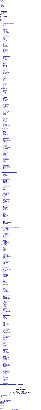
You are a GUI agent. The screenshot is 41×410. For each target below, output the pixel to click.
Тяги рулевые (4, 288)
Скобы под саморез (5, 258)
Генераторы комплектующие (6, 352)
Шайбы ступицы (4, 279)
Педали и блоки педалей (5, 151)
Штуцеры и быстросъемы (5, 265)
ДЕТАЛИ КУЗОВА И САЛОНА (4, 128)
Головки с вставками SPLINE (6, 201)
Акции (2, 3)
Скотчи (3, 86)
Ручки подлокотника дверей (5, 158)
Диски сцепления (4, 325)
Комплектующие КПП (5, 327)
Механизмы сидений (5, 141)
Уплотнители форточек (5, 168)
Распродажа (2, 6)
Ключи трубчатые (4, 209)
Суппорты (4, 316)
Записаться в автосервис (12, 384)
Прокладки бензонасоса (5, 68)
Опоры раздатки (4, 115)
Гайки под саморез (4, 248)
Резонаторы (4, 94)
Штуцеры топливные (5, 76)
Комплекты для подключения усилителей (7, 186)
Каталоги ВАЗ (1, 384)
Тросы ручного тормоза (5, 318)
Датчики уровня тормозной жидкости (6, 311)
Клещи (3, 206)
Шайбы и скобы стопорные (5, 262)
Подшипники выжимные (5, 333)
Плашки (3, 220)
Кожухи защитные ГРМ (5, 108)
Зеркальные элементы (5, 136)
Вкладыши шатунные (5, 100)
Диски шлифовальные (5, 202)
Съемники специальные (5, 223)
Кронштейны (4, 139)
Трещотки (4, 224)
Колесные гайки (4, 174)
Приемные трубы (4, 93)
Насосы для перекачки (5, 216)
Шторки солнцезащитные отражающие (7, 61)
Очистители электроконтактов (6, 32)
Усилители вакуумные (5, 319)
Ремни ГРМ (4, 120)
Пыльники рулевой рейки (5, 284)
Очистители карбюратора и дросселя (6, 27)
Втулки (3, 247)
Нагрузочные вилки (5, 189)
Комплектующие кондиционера (6, 229)
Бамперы (3, 130)
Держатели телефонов (5, 45)
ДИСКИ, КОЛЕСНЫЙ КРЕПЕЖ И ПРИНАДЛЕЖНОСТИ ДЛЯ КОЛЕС (9, 172)
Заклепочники (4, 203)
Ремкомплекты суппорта (5, 314)
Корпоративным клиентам (4, 11)
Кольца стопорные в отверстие (6, 251)
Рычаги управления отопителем (6, 235)
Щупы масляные (4, 127)
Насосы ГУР (4, 283)
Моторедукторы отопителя (5, 231)
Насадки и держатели (5, 83)
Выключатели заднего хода (5, 323)
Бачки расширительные (5, 290)
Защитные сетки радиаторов (5, 46)
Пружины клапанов (5, 119)
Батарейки (4, 44)
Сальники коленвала (5, 122)
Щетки (20, 384)
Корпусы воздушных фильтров (6, 67)
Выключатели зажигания (5, 347)
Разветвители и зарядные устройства (6, 56)
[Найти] (0, 19)
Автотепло (4, 43)
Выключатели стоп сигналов (6, 324)
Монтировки (4, 213)
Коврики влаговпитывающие (6, 48)
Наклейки (4, 52)
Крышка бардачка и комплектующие (6, 140)
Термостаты (4, 296)
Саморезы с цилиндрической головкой (7, 256)
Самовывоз (2, 2)
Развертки (4, 221)
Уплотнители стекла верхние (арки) (6, 167)
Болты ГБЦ (4, 98)
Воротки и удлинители (5, 198)
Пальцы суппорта (4, 313)
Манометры (4, 188)
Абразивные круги (4, 77)
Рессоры (3, 338)
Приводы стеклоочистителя (5, 302)
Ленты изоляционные (5, 361)
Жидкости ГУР (4, 306)
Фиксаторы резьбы (5, 37)
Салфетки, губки (4, 57)
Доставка (2, 8)
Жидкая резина (4, 79)
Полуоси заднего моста (5, 335)
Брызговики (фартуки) (5, 131)
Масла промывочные (5, 243)
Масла (15, 384)
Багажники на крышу (5, 181)
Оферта (2, 396)
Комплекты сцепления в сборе (6, 329)
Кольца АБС (4, 326)
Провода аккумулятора (5, 369)
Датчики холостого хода (5, 106)
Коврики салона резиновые (5, 50)
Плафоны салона (4, 366)
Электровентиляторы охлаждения (6, 298)
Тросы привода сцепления (5, 340)
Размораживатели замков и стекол (6, 36)
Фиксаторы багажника (5, 170)
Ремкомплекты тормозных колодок (6, 315)
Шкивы (3, 126)
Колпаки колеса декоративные (6, 175)
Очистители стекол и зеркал (5, 31)
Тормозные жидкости (5, 308)
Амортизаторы (4, 266)
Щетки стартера (4, 382)
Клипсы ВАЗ (4, 250)
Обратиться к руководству (4, 12)
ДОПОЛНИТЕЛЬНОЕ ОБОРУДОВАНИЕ (5, 179)
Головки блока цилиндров (5, 101)
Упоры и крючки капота (5, 169)
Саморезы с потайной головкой (6, 255)
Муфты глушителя (4, 92)
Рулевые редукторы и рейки (5, 285)
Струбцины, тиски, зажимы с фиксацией (7, 222)
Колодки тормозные (5, 312)
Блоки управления (4, 345)
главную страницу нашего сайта (23, 393)
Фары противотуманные (5, 379)
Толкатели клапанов (5, 123)
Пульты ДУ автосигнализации (6, 193)
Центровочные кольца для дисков (6, 177)
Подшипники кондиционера (5, 233)
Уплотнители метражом (5, 260)
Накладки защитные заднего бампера (6, 142)
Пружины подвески (5, 273)
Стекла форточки (4, 162)
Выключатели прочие (5, 351)
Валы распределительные (5, 99)
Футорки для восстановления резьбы (6, 261)
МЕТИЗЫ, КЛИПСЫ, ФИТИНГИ (4, 244)
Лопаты (3, 211)
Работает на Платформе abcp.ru (15, 409)
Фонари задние (4, 380)
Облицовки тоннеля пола (5, 148)
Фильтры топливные (5, 73)
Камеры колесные (4, 173)
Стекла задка (4, 160)
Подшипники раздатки (5, 334)
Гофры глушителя (4, 89)
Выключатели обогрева (5, 350)
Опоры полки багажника (5, 149)
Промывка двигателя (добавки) (6, 307)
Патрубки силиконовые (5, 293)
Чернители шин (4, 38)
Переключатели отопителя (5, 232)
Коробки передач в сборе (5, 330)
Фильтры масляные (5, 124)
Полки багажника (4, 153)
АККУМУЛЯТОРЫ (3, 39)
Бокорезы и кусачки (5, 197)
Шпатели (4, 87)
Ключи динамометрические (5, 207)
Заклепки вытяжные (5, 249)
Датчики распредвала (5, 105)
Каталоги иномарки (5, 384)
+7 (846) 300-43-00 (3, 16)
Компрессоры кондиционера (5, 230)
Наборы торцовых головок (5, 215)
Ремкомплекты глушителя (5, 95)
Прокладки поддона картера (5, 118)
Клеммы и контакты (5, 358)
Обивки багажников (5, 143)
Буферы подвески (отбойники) (6, 267)
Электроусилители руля (5, 289)
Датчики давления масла (5, 102)
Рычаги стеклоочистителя (5, 303)
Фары (3, 378)
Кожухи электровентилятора (6, 291)
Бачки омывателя (4, 299)
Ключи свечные (4, 208)
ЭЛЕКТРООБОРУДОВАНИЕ (4, 344)
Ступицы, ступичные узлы (5, 278)
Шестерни (4, 343)
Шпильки (4, 264)
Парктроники (4, 190)
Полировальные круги (5, 84)
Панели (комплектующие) (5, 150)
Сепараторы (4, 70)
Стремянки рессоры (5, 339)
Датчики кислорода (5, 90)
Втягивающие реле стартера (5, 346)
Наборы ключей (4, 214)
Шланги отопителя (5, 237)
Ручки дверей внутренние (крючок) (6, 156)
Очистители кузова (5, 29)
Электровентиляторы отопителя (6, 238)
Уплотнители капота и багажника (6, 166)
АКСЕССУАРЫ (3, 41)
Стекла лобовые (4, 161)
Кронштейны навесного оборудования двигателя (8, 111)
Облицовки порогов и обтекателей (6, 147)
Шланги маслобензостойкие (5, 75)
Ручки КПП (4, 157)
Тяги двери (4, 164)
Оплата (2, 1)
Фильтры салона (4, 236)
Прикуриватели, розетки (5, 368)
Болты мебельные (4, 245)
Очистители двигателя (5, 26)
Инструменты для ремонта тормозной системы (7, 205)
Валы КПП (4, 322)
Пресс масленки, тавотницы (5, 254)
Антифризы (4, 305)
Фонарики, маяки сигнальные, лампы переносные (8, 225)
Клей (3, 25)
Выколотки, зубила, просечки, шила (6, 199)
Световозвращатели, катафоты (6, 159)
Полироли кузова (4, 33)
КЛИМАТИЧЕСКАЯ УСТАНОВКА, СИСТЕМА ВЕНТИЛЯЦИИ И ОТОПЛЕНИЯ (10, 227)
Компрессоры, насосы (5, 187)
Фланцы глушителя (5, 96)
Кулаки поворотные (5, 270)
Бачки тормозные (4, 310)
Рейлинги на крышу (5, 194)
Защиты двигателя (4, 183)
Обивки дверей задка (5, 145)
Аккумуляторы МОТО (5, 40)
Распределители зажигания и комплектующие (7, 372)
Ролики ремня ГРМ (5, 121)
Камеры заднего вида (5, 184)
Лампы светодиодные (5, 241)
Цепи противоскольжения (5, 60)
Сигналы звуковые (4, 375)
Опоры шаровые (4, 271)
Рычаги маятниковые (5, 286)
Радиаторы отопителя (5, 234)
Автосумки (4, 42)
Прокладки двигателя (5, 117)
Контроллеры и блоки (5, 360)
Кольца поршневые (5, 109)
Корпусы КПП (4, 331)
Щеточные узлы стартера (5, 383)
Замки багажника (4, 133)
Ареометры (4, 196)
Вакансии (2, 5)
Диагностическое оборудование (6, 182)
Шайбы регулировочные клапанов (6, 125)
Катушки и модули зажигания (6, 357)
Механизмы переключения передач (6, 332)
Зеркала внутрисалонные (5, 134)
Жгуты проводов (4, 354)
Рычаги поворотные (5, 276)
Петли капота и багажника (5, 152)
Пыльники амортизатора (5, 274)
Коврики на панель (5, 49)
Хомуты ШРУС (4, 342)
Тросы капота (4, 163)
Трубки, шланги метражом (5, 259)
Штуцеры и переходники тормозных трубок (7, 320)
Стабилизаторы (4, 277)
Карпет (3, 47)
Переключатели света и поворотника (6, 364)
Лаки (3, 81)
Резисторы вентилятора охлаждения (6, 295)
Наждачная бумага (4, 82)
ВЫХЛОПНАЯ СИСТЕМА (4, 88)
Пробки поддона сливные (5, 116)
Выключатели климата (5, 348)
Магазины (2, 13)
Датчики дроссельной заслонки (6, 104)
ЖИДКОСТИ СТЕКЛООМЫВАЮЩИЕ (5, 195)
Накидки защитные (5, 51)
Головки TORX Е (4, 200)
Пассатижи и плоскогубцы (5, 218)
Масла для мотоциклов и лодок (6, 242)
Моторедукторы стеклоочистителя (6, 301)
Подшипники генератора (5, 367)
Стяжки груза (4, 58)
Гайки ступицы (4, 268)
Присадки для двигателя (5, 34)
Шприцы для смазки (5, 226)
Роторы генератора (5, 374)
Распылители (4, 85)
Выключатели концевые (5, 349)
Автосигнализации (5, 180)
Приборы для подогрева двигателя (6, 191)
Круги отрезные (4, 210)
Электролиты (4, 309)
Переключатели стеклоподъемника (6, 365)
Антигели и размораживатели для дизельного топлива (8, 23)
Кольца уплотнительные (5, 252)
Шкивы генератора (5, 381)
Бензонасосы (4, 64)
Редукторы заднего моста (5, 337)
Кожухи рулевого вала (5, 282)
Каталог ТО (9, 384)
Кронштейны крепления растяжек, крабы (7, 269)
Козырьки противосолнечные (6, 138)
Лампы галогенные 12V (5, 239)
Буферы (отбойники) (5, 132)
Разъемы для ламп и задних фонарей (6, 371)
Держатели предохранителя (5, 353)
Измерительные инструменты (6, 204)
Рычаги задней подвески (5, 275)
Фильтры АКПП (4, 341)
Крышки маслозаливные (5, 112)
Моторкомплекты (4, 113)
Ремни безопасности (5, 154)
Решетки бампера (4, 155)
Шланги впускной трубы (5, 74)
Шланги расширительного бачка (6, 297)
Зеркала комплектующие (5, 135)
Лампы (22, 384)
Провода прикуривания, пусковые (6, 55)
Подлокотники (4, 54)
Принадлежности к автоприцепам (6, 192)
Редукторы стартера (5, 373)
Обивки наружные (4, 146)
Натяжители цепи (4, 114)
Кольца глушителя (4, 91)
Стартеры (4, 376)
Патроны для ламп (4, 363)
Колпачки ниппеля (4, 176)
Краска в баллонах (4, 80)
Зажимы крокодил (4, 356)
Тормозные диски (4, 317)
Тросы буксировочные (5, 59)
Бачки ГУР (4, 281)
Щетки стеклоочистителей (5, 304)
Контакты (2, 4)
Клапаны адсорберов (5, 66)
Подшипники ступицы (5, 272)
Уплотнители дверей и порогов (6, 165)
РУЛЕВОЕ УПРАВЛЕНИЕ (4, 280)
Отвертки (4, 217)
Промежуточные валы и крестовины (6, 336)
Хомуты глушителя (5, 97)
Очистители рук (4, 30)
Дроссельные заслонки (5, 65)
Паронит (3, 53)
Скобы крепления (4, 257)
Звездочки (4, 107)
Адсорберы (4, 63)
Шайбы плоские (4, 263)
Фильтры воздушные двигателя (6, 72)
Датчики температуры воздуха (6, 228)
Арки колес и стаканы (5, 129)
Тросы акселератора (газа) (5, 71)
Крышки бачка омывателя (5, 300)
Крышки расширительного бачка (6, 292)
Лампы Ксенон (4, 240)
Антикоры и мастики (5, 78)
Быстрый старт (4, 24)
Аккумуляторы (18, 384)
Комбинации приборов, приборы (6, 359)
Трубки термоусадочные (5, 377)
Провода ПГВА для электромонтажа (6, 370)
